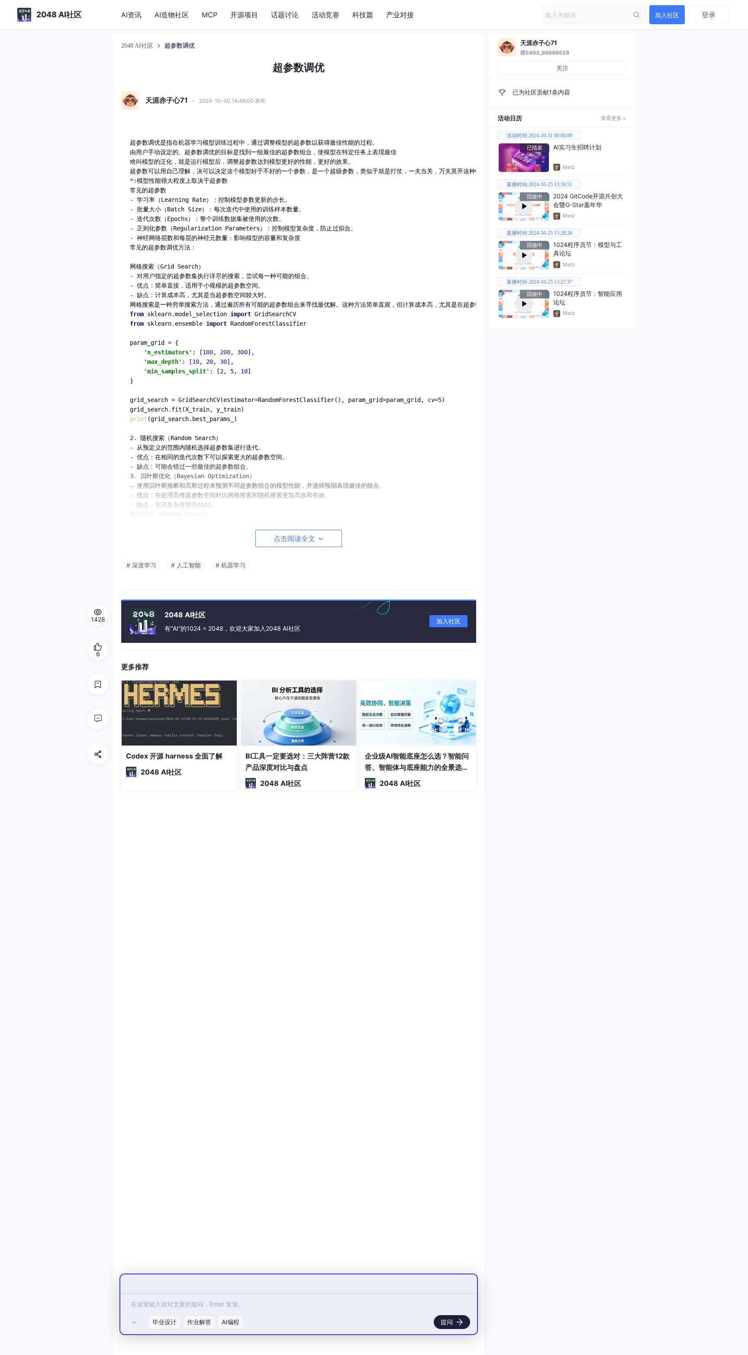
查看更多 (611, 118)
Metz (569, 167)
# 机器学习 (230, 565)
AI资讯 (131, 14)
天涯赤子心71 (538, 42)
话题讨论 (285, 14)
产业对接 (400, 14)
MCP (209, 14)
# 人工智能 (186, 565)
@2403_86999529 (544, 52)
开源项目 (244, 14)
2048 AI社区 (138, 45)
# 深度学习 (141, 565)
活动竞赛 (325, 14)
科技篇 (362, 14)
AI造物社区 (172, 14)
